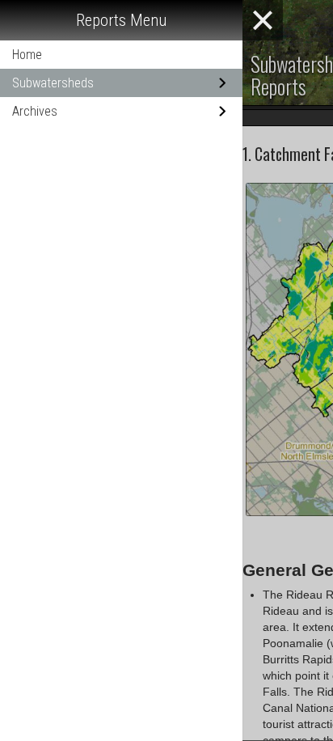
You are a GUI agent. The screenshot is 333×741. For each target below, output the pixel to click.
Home (27, 54)
